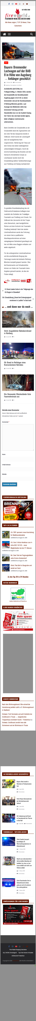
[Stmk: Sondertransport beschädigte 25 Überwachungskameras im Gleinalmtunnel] (8, 846)
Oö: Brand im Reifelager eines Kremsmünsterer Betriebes (15, 363)
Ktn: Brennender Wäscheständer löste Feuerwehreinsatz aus (17, 395)
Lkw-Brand (19, 85)
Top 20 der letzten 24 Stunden (25, 952)
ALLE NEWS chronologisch (10, 952)
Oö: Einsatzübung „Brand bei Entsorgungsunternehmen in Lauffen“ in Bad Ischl (16, 299)
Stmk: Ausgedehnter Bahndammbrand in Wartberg (17, 332)
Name (3, 454)
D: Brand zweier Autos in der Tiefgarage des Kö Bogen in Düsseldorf (19, 291)
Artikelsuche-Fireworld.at (18, 956)
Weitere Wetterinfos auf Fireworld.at (18, 601)
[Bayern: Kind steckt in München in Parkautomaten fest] (8, 787)
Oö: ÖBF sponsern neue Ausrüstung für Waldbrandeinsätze (22, 534)
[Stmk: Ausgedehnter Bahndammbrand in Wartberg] (18, 312)
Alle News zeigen (10, 22)
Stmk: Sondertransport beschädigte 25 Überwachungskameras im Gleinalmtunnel (24, 842)
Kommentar (5, 422)
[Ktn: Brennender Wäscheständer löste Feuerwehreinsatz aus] (18, 376)
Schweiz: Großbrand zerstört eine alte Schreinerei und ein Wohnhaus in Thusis (15, 724)
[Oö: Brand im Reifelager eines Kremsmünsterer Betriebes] (18, 344)
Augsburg (8, 85)
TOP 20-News (22, 22)
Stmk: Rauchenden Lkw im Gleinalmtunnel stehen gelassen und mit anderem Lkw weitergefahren (24, 883)
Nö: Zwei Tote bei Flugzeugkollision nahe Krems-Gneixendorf (22, 557)
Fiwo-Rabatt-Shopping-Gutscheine (18, 949)
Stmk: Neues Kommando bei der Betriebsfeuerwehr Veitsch (24, 801)
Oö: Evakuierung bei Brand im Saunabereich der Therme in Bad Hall (24, 818)
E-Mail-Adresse (6, 464)
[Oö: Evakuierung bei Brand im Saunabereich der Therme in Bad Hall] (8, 820)
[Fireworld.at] (4, 34)
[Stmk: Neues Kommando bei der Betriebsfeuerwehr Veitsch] (8, 804)
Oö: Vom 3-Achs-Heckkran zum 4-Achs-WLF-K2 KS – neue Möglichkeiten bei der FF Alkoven (21, 545)
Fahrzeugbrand (13, 85)
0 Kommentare (18, 82)
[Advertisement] (18, 663)
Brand (6, 62)
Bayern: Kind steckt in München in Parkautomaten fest (24, 783)
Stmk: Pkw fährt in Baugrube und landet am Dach (21, 567)
